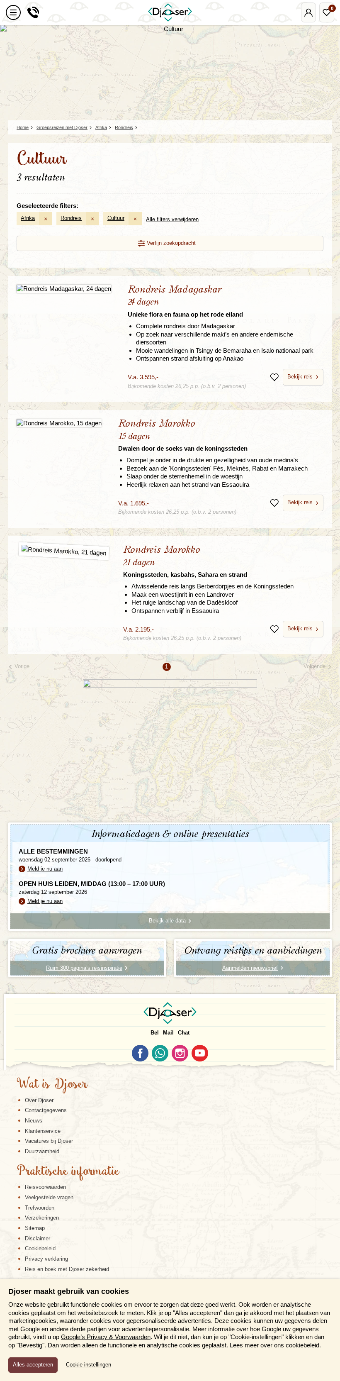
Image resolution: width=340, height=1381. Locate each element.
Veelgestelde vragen (49, 1197)
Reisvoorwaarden (45, 1187)
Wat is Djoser (52, 1084)
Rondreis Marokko (183, 435)
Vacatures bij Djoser (49, 1141)
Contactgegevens (46, 1110)
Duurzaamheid (42, 1151)
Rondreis (71, 218)
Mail (168, 1033)
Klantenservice (43, 1131)
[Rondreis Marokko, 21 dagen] (64, 551)
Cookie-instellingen (88, 1365)
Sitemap (35, 1228)
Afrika (28, 218)
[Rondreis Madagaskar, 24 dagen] (64, 288)
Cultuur (115, 218)
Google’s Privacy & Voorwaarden (106, 1336)
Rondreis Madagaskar (185, 301)
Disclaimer (37, 1238)
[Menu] (13, 12)
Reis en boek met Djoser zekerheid (67, 1269)
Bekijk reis (300, 376)
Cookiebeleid (40, 1248)
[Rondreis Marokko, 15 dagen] (59, 422)
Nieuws (33, 1120)
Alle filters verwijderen (172, 219)
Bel (155, 1033)
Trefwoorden (39, 1208)
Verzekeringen (42, 1218)
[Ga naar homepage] (170, 12)
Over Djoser (39, 1100)
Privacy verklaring (46, 1259)
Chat (183, 1033)
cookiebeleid (302, 1345)
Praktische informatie (68, 1172)
